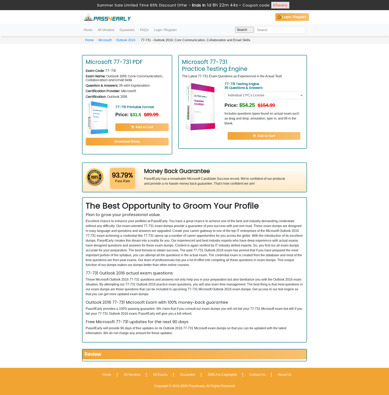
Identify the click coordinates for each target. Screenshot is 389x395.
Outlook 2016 (125, 40)
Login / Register (293, 17)
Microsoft (104, 40)
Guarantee (127, 30)
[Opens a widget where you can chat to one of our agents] (374, 388)
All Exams (160, 374)
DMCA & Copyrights (222, 374)
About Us (284, 374)
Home (88, 30)
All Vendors (106, 30)
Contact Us (257, 374)
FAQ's (144, 30)
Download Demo (127, 141)
